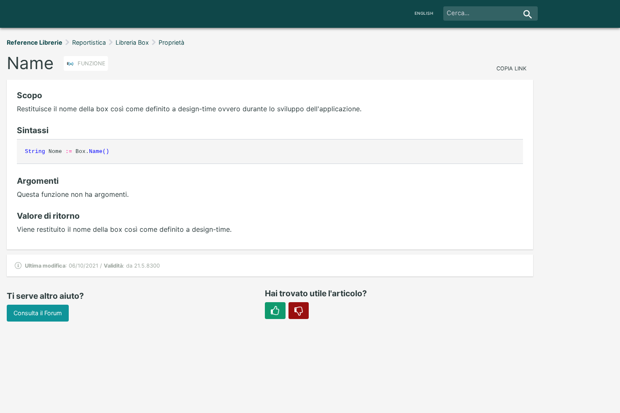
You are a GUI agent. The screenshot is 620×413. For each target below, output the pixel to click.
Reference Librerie (34, 42)
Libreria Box (132, 42)
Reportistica (89, 42)
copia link (511, 68)
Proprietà (171, 42)
